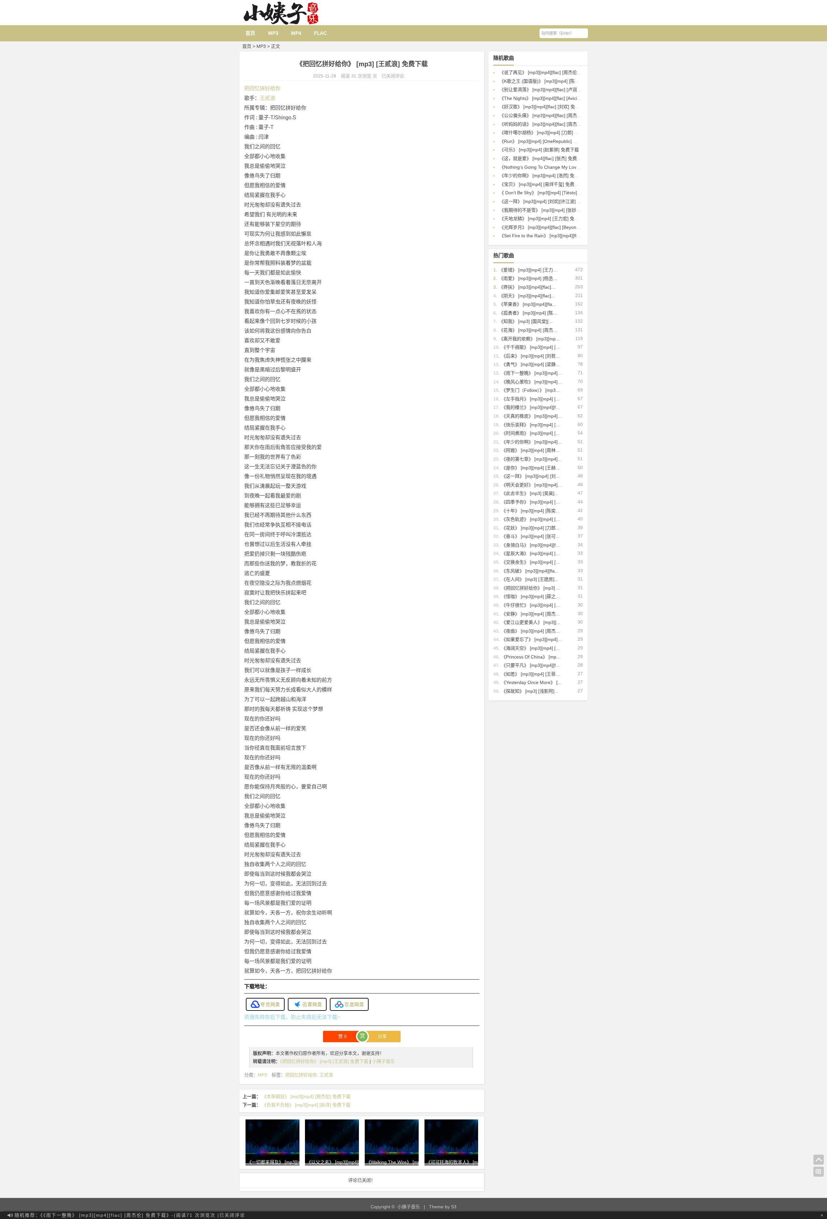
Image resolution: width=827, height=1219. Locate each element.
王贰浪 (267, 98)
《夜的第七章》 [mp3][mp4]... (531, 459)
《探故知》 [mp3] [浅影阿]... (529, 691)
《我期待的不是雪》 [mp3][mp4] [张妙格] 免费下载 (550, 210)
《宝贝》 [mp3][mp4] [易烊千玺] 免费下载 (541, 184)
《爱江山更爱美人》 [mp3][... (530, 622)
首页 (250, 33)
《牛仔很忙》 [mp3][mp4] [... (530, 605)
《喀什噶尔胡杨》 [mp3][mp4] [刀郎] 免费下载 (545, 132)
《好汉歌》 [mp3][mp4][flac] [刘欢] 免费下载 (544, 106)
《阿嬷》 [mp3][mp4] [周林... (530, 450)
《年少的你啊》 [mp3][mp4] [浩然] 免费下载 (543, 175)
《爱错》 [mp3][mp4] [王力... (528, 270)
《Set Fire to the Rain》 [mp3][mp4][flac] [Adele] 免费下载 (558, 235)
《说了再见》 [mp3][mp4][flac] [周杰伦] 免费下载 (548, 72)
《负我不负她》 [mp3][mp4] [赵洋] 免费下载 (306, 1104)
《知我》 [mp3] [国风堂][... (525, 321)
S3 (453, 1206)
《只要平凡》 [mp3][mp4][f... (530, 665)
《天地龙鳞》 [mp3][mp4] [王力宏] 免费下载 (543, 218)
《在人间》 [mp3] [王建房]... (529, 579)
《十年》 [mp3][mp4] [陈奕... (530, 510)
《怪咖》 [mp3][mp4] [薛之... (530, 596)
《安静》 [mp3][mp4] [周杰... (530, 613)
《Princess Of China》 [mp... (530, 656)
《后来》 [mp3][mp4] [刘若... (530, 355)
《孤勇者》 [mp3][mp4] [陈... (528, 312)
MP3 (273, 33)
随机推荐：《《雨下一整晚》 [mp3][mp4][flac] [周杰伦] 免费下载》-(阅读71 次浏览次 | (130, 1215)
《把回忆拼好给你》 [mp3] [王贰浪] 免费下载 (325, 1061)
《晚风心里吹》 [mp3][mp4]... (531, 381)
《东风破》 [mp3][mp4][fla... (530, 570)
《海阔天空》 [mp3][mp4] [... (530, 648)
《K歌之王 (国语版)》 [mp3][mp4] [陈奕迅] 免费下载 (551, 81)
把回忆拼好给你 (262, 88)
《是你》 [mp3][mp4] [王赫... (530, 467)
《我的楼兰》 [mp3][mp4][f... (530, 407)
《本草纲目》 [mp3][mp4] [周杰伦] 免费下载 (306, 1096)
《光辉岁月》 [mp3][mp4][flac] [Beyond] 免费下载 (549, 227)
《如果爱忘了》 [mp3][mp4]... (531, 639)
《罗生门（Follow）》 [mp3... (530, 390)
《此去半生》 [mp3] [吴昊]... (529, 493)
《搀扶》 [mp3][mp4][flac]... (527, 287)
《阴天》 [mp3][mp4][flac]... (527, 295)
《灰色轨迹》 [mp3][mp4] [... (530, 519)
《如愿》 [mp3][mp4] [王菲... (530, 674)
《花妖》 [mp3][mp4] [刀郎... (530, 527)
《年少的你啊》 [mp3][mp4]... (531, 441)
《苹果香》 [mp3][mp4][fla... (527, 304)
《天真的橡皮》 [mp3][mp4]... (531, 416)
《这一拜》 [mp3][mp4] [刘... (530, 476)
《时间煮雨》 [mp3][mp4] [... (530, 433)
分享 (382, 1036)
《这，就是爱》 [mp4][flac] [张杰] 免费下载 (542, 158)
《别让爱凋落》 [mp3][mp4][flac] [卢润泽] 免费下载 (550, 89)
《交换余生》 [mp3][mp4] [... (530, 562)
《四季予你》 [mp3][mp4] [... (530, 502)
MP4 (296, 33)
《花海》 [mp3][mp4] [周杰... (528, 330)
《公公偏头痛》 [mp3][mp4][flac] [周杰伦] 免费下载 (550, 115)
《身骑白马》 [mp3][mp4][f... (530, 545)
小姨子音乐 (383, 1061)
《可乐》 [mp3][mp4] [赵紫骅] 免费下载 (539, 149)
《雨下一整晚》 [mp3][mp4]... (531, 373)
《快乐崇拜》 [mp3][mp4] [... (530, 424)
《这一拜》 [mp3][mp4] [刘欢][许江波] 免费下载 (547, 201)
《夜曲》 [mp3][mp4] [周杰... (530, 631)
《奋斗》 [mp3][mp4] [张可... (530, 536)
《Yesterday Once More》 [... (531, 682)
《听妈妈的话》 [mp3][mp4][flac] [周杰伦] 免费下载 (550, 124)
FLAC (320, 33)
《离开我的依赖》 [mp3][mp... (529, 338)
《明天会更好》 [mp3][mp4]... (531, 484)
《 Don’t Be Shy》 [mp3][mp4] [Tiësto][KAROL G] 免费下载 (559, 192)
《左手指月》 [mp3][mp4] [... (530, 398)
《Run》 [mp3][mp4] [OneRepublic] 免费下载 (545, 141)
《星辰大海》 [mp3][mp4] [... (530, 553)
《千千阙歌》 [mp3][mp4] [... (530, 347)
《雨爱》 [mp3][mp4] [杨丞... (528, 278)
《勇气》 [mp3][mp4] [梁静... (530, 364)
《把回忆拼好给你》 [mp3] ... (530, 588)
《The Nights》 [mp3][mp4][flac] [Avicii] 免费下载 (549, 98)
